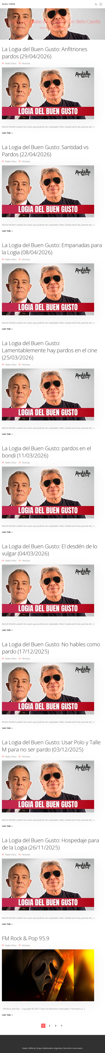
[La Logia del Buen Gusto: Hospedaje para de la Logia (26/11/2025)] (48, 886)
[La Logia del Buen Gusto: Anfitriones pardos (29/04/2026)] (48, 95)
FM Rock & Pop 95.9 (25, 938)
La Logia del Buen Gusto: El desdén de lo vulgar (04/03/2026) (49, 549)
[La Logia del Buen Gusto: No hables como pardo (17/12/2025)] (48, 690)
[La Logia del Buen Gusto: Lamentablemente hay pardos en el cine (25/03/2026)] (48, 396)
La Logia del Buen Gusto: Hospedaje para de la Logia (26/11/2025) (50, 843)
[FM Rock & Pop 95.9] (48, 977)
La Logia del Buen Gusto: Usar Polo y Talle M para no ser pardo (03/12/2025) (51, 745)
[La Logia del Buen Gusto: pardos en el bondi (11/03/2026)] (48, 494)
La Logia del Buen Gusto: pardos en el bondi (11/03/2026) (46, 451)
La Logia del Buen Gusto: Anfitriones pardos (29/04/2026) (44, 52)
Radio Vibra (10, 63)
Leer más (6, 133)
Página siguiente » (62, 1026)
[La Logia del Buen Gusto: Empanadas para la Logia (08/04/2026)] (48, 291)
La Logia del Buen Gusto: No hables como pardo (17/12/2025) (51, 647)
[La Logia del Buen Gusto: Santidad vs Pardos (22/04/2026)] (48, 193)
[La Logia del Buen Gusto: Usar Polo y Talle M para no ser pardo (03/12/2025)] (48, 788)
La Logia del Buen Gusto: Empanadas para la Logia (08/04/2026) (52, 248)
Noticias (26, 63)
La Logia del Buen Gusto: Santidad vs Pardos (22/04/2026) (45, 150)
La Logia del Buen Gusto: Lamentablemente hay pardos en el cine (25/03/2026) (49, 350)
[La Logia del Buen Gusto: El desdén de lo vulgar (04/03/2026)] (48, 592)
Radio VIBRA (8, 4)
